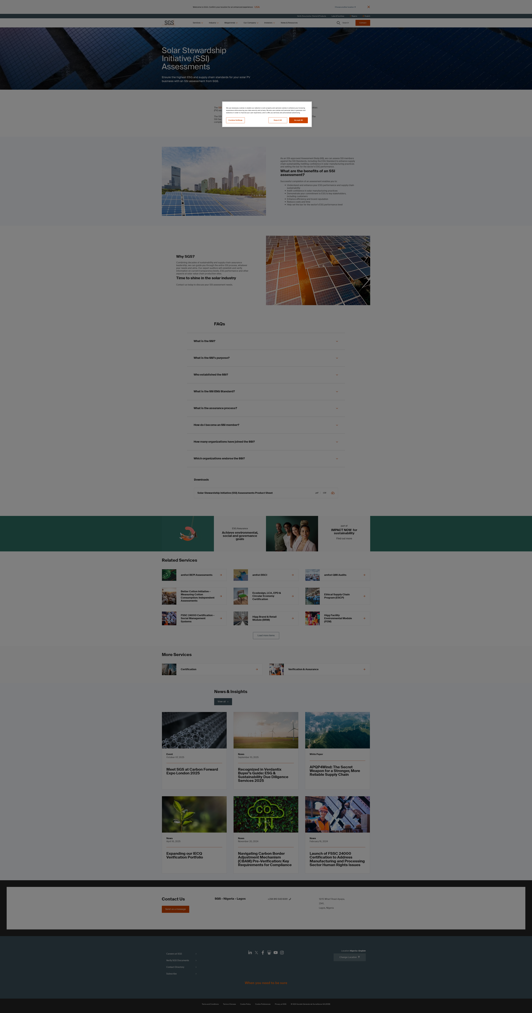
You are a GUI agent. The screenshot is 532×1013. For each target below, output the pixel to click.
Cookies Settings (235, 120)
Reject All (278, 120)
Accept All (298, 120)
